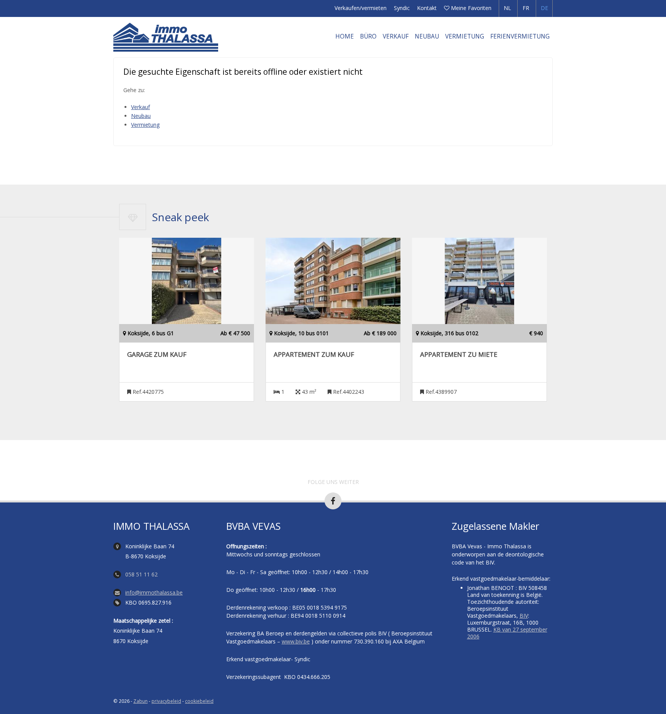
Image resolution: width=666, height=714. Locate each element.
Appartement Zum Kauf (314, 354)
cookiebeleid (199, 701)
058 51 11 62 (141, 574)
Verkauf (396, 36)
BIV (524, 615)
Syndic (402, 8)
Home (344, 36)
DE (544, 8)
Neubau (427, 36)
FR (526, 8)
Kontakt (427, 8)
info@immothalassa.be (154, 592)
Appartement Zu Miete (458, 354)
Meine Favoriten (470, 8)
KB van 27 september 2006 (507, 633)
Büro (368, 36)
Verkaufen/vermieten (361, 8)
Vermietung (464, 36)
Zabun (140, 701)
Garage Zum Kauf (157, 354)
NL (507, 8)
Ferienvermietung (520, 36)
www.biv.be (296, 641)
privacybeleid (166, 701)
